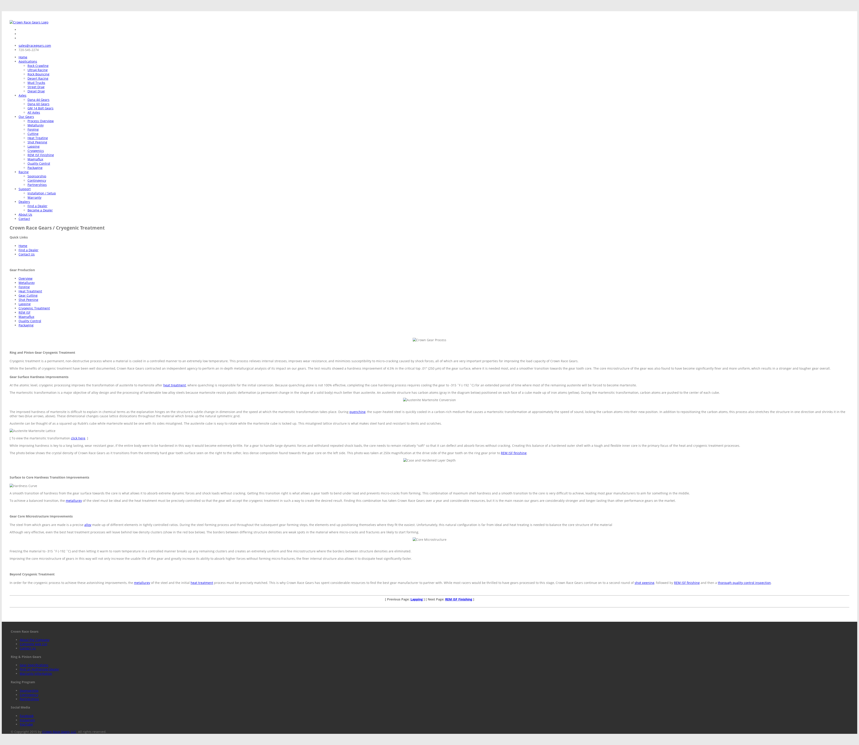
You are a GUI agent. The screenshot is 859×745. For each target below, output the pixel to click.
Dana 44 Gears (38, 100)
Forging (33, 129)
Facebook (27, 716)
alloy (87, 525)
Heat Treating (38, 138)
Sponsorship (37, 176)
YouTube (26, 724)
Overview (25, 278)
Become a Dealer (40, 210)
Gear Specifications (34, 665)
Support (25, 189)
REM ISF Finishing (41, 155)
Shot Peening (37, 142)
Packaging (35, 168)
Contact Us (27, 254)
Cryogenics (36, 151)
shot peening (644, 583)
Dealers (24, 202)
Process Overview (41, 121)
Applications (28, 61)
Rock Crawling (38, 66)
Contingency (37, 180)
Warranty (34, 197)
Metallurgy (36, 125)
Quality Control (39, 163)
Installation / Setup (42, 193)
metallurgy (74, 500)
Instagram (27, 720)
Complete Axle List (33, 644)
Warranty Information (36, 673)
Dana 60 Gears (38, 104)
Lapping (34, 146)
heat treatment (174, 385)
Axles (22, 95)
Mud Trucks (36, 83)
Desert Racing (38, 78)
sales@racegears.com (35, 45)
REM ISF (24, 312)
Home (23, 57)
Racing (24, 172)
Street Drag (36, 87)
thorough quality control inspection (744, 583)
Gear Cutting (28, 295)
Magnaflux (35, 159)
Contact (24, 219)
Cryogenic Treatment (34, 308)
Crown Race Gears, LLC (59, 732)
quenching (357, 412)
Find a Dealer (37, 206)
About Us (25, 214)
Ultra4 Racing (38, 70)
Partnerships (37, 185)
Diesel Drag (36, 91)
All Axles (34, 112)
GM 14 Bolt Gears (40, 108)
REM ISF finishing (514, 453)
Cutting (33, 134)
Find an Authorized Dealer (39, 669)
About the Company (34, 640)
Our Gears (26, 117)
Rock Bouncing (38, 74)
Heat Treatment (30, 291)
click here (78, 438)
